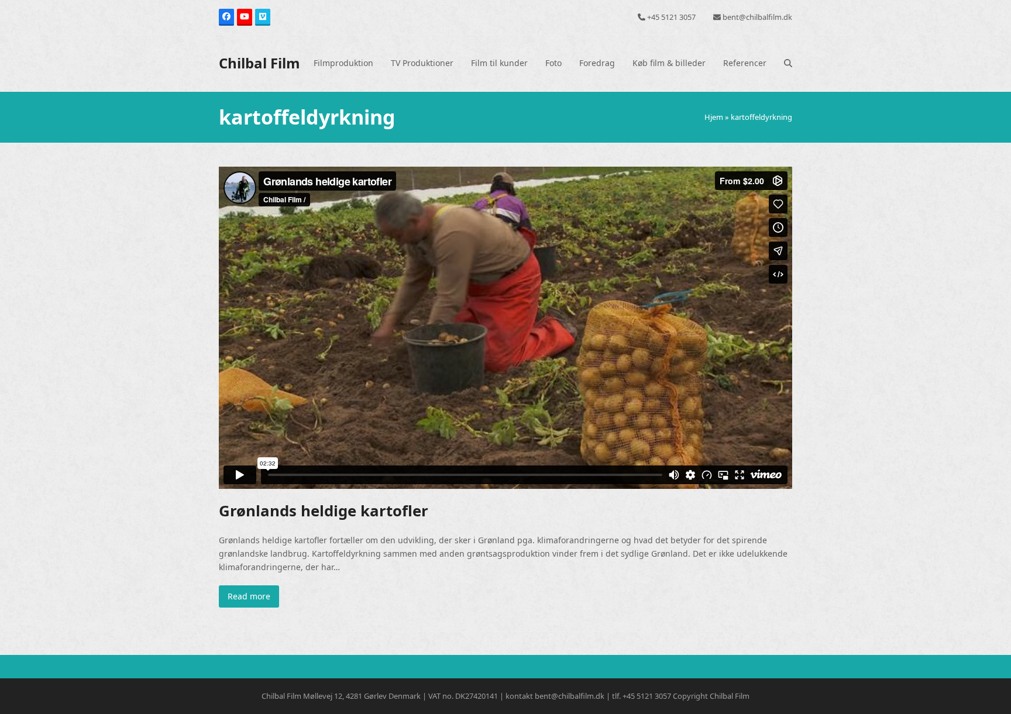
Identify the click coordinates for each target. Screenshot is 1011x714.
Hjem (713, 117)
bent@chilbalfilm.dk (757, 17)
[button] (788, 63)
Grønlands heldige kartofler (323, 510)
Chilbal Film (259, 63)
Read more (249, 596)
